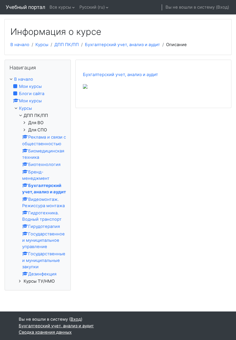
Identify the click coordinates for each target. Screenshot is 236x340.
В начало (19, 44)
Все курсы (60, 7)
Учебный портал (25, 7)
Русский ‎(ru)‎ (92, 7)
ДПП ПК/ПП (66, 44)
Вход (222, 7)
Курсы (41, 44)
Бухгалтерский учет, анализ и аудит (122, 44)
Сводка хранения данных (45, 332)
